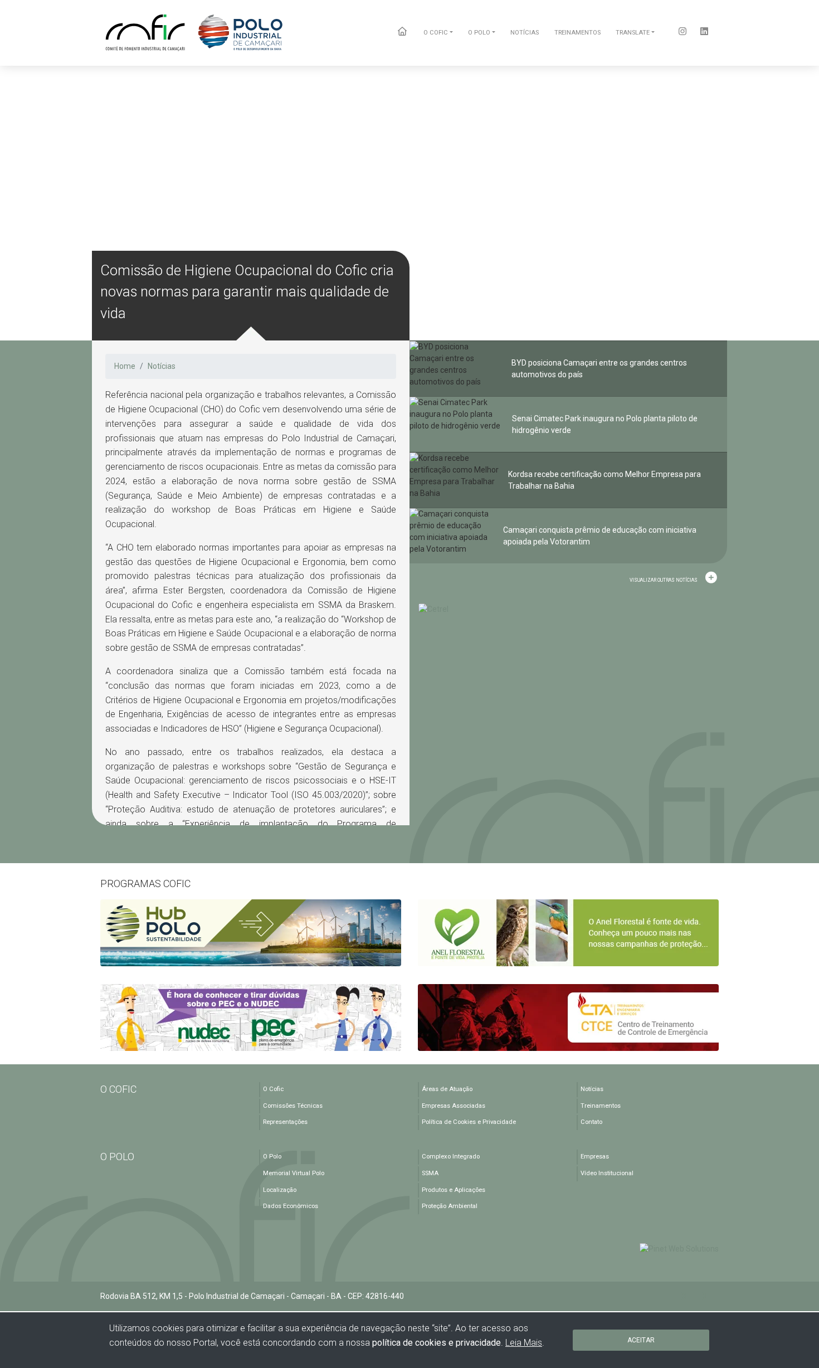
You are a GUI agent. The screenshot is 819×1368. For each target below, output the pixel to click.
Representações (285, 1122)
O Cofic (273, 1089)
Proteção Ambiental (449, 1206)
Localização (279, 1190)
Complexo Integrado (451, 1156)
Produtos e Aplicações (453, 1190)
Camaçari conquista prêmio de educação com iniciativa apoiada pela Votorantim (599, 535)
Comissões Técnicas (293, 1105)
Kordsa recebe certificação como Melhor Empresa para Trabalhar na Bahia (604, 480)
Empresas (595, 1156)
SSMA (430, 1173)
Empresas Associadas (453, 1105)
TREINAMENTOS (577, 32)
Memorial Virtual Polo (293, 1173)
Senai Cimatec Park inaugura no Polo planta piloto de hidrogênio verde (605, 424)
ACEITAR (641, 1340)
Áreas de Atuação (447, 1089)
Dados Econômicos (290, 1206)
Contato (591, 1122)
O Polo (272, 1156)
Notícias (162, 366)
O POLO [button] (479, 32)
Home (124, 366)
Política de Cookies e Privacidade (469, 1122)
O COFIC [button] (435, 32)
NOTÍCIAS (524, 32)
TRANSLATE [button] (633, 32)
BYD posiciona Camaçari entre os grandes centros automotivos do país (599, 368)
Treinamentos (601, 1105)
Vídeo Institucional (607, 1173)
